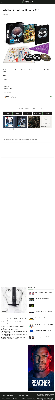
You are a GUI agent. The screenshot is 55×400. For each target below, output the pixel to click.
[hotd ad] (34, 116)
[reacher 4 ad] (41, 345)
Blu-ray (12, 7)
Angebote (11, 129)
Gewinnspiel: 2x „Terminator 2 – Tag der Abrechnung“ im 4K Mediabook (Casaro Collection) (13, 325)
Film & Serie (8, 7)
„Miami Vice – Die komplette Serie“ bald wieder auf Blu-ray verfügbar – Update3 (13, 328)
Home (4, 7)
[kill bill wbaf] (14, 287)
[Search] (53, 2)
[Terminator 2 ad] (21, 116)
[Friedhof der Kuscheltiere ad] (9, 116)
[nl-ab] (46, 116)
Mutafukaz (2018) (6, 129)
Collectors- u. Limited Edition (22, 129)
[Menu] (1, 2)
